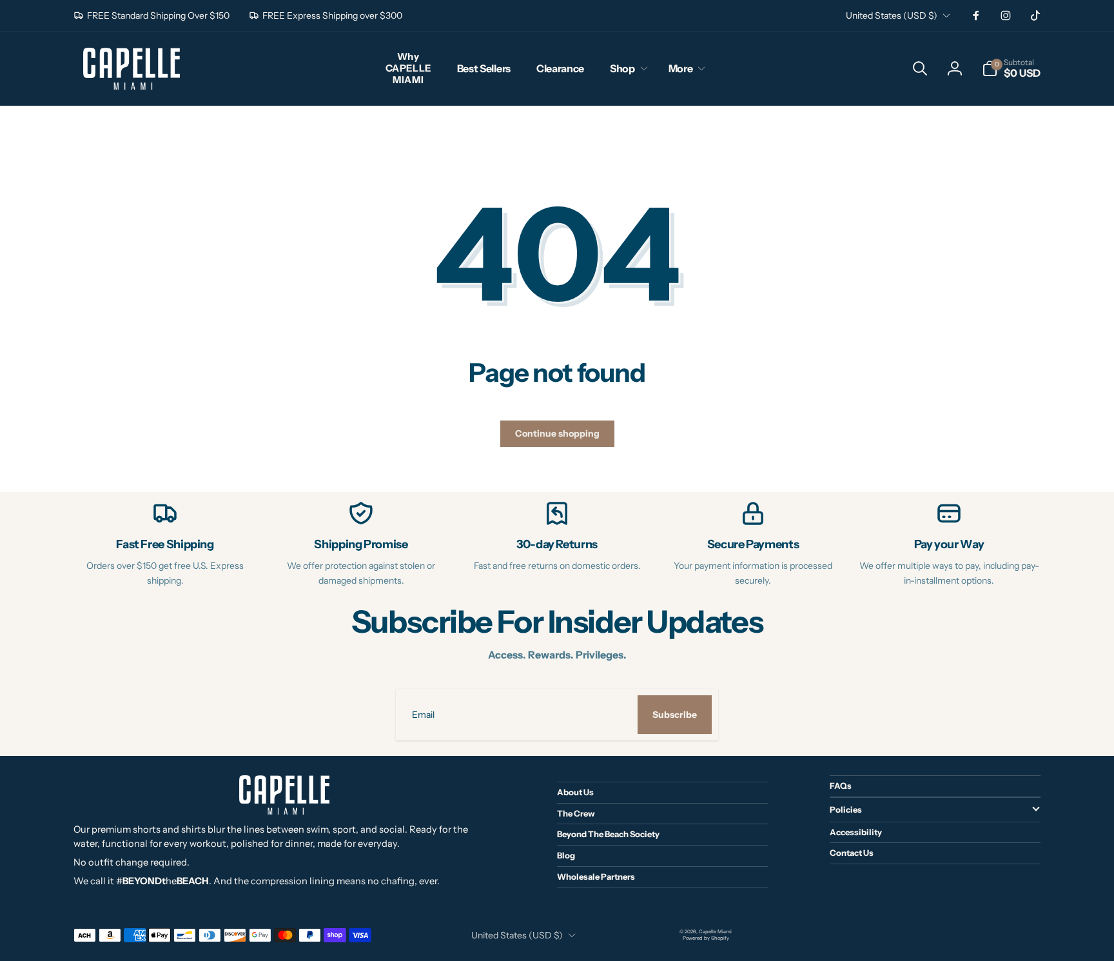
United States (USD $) (891, 15)
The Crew (576, 813)
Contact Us (852, 852)
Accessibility (856, 832)
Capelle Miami (715, 932)
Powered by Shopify (706, 938)
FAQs (841, 785)
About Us (575, 792)
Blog (566, 855)
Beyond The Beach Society (608, 834)
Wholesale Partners (596, 876)
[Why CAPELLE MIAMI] (408, 68)
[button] (626, 68)
